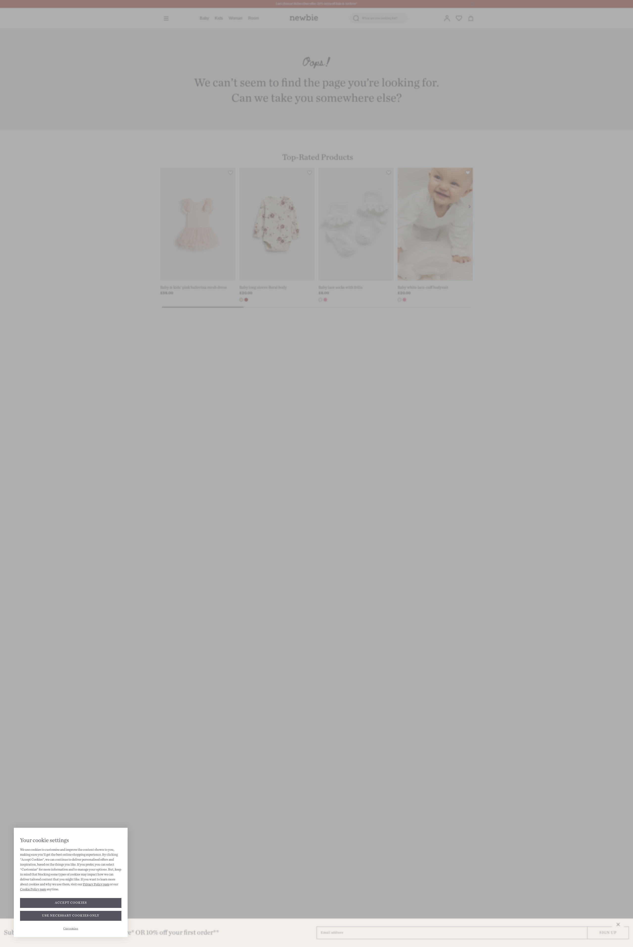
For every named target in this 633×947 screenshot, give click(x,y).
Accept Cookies (71, 902)
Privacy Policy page (96, 884)
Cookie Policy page (33, 889)
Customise (70, 928)
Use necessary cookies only (70, 915)
